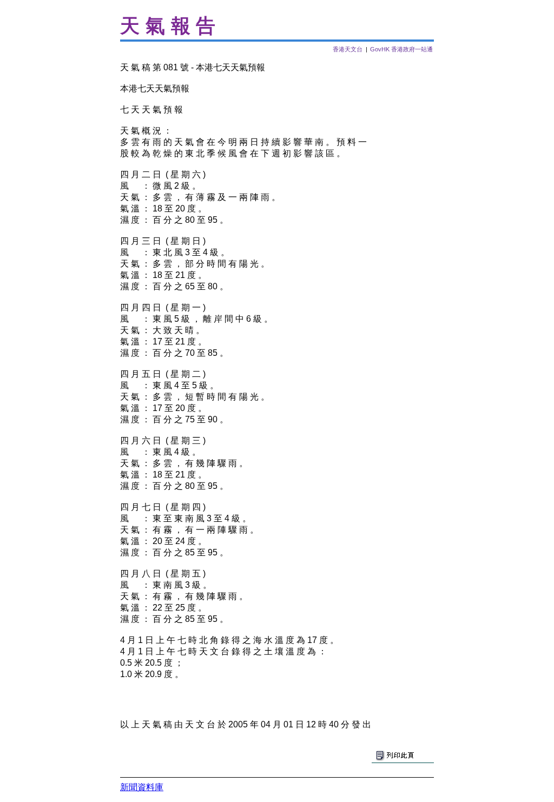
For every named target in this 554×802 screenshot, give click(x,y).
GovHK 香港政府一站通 (401, 49)
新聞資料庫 (141, 787)
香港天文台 (347, 49)
